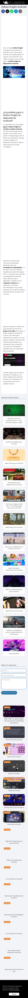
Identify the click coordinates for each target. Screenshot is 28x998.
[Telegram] (16, 11)
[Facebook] (3, 11)
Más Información (14, 990)
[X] (7, 11)
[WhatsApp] (12, 11)
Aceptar (14, 994)
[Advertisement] (14, 32)
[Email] (20, 11)
